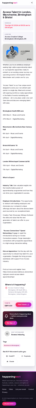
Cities (11, 389)
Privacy (4, 392)
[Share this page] (32, 3)
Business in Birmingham (11, 345)
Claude (11, 361)
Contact (31, 389)
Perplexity (27, 356)
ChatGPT (12, 356)
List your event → (9, 403)
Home (4, 389)
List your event (21, 389)
